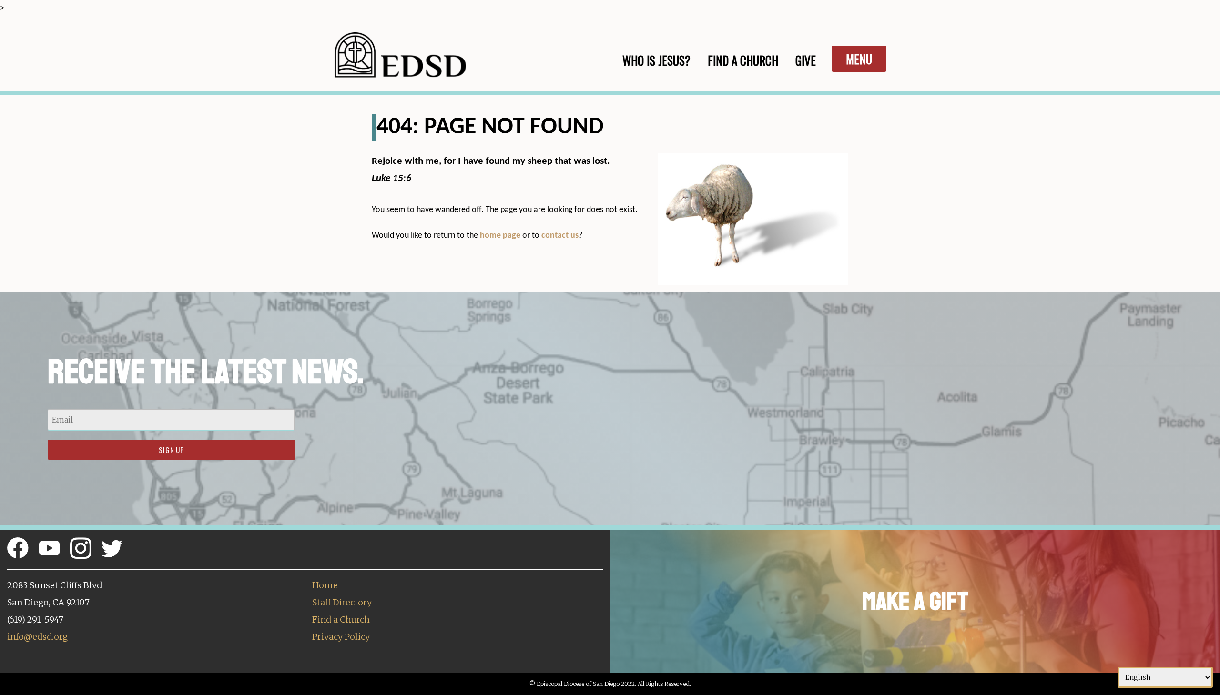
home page (500, 235)
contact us (560, 235)
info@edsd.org (37, 636)
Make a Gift (915, 601)
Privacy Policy (341, 636)
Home (325, 585)
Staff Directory (342, 602)
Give (805, 60)
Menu (859, 59)
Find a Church (341, 619)
